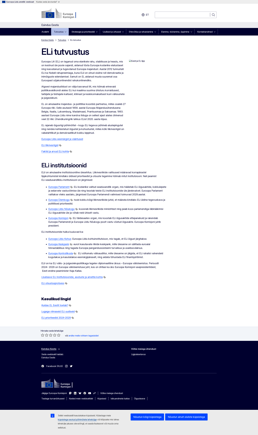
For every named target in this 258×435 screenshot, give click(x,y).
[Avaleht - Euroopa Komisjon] (63, 13)
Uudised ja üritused (112, 31)
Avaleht (45, 31)
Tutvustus (59, 31)
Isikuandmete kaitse (120, 398)
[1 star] (43, 335)
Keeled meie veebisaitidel (81, 398)
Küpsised (101, 398)
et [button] (147, 14)
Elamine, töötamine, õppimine (175, 31)
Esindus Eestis (47, 40)
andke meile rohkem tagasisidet (84, 335)
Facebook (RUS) (54, 366)
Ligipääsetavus (138, 354)
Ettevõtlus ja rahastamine (141, 31)
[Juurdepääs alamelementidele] (66, 32)
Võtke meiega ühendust (111, 393)
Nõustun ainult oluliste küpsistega (186, 416)
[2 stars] (45, 335)
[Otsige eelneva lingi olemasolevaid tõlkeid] (60, 145)
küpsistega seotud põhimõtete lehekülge (77, 419)
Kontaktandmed (205, 31)
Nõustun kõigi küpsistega (147, 416)
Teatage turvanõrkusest (52, 398)
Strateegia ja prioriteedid (83, 31)
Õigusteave (139, 398)
